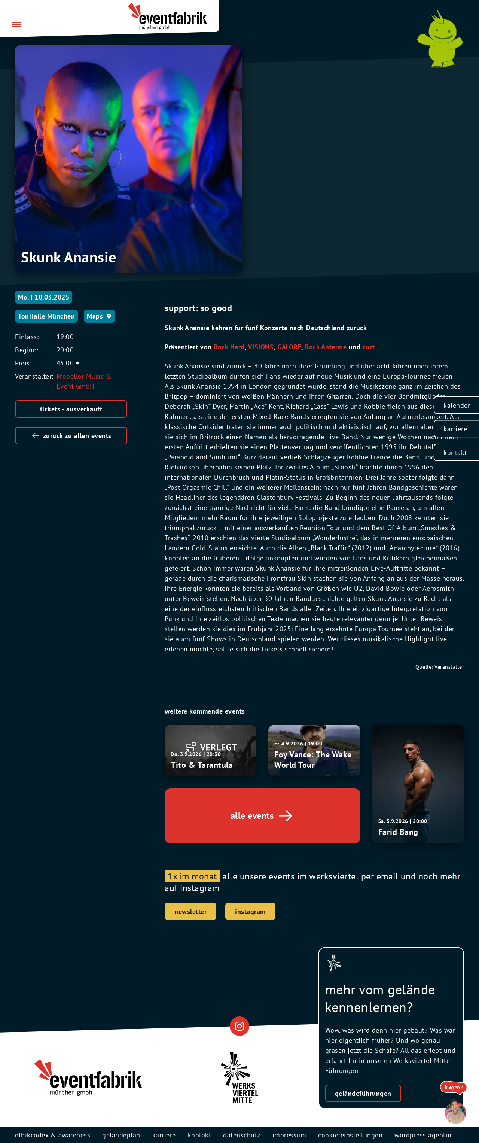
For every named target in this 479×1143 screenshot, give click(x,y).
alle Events (252, 815)
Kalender (456, 405)
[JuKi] (440, 39)
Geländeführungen (363, 1093)
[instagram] (239, 1026)
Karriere (455, 428)
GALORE (289, 347)
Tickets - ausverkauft (71, 409)
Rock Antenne (326, 347)
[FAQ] (453, 1111)
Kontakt (455, 452)
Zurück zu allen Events (77, 435)
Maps (95, 316)
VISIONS (261, 347)
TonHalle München (46, 316)
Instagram (250, 911)
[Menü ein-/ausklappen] (16, 25)
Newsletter (190, 911)
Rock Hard (229, 347)
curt (369, 347)
